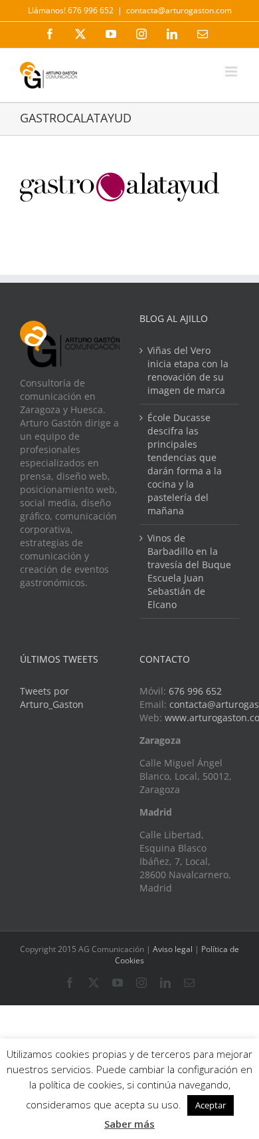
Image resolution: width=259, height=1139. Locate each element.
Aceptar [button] (210, 1105)
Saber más (129, 1123)
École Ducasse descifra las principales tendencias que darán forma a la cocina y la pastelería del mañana (184, 464)
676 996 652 (195, 691)
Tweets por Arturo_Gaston (52, 698)
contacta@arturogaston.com (179, 10)
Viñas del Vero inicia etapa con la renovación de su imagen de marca (187, 370)
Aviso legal (173, 949)
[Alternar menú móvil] (232, 72)
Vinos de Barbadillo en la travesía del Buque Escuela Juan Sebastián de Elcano (189, 571)
